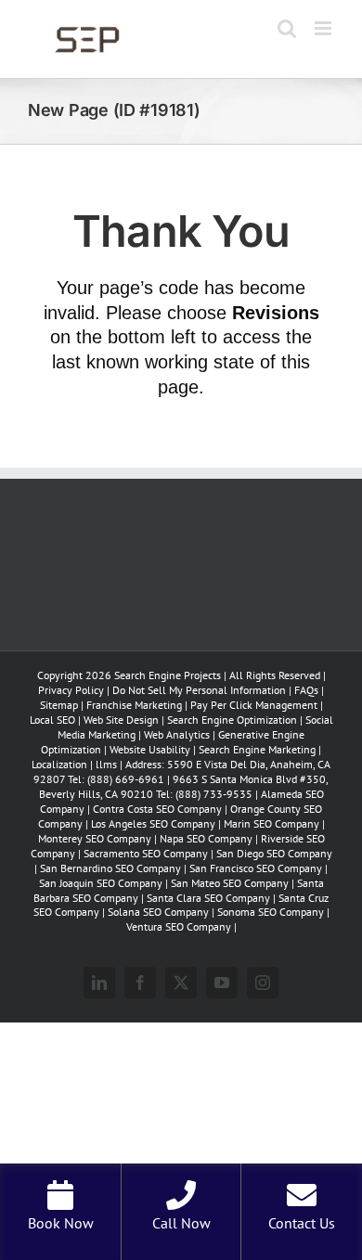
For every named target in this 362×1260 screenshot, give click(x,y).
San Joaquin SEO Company (100, 883)
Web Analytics (177, 734)
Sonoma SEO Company (270, 912)
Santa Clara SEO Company (208, 898)
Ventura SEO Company (178, 926)
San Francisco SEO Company (255, 868)
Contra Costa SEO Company (157, 809)
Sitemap (59, 705)
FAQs (306, 690)
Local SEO (52, 719)
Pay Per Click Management (253, 705)
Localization (59, 764)
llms (106, 764)
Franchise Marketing (134, 705)
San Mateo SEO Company (230, 883)
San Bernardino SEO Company (110, 868)
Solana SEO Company (158, 912)
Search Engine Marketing (257, 749)
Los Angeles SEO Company (153, 823)
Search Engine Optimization (233, 719)
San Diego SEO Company (274, 853)
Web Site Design (121, 719)
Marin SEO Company (271, 823)
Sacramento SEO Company (146, 853)
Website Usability (150, 749)
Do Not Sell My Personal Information (199, 690)
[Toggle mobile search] (287, 28)
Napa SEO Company (206, 838)
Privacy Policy (71, 690)
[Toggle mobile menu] (324, 28)
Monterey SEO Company (94, 838)
